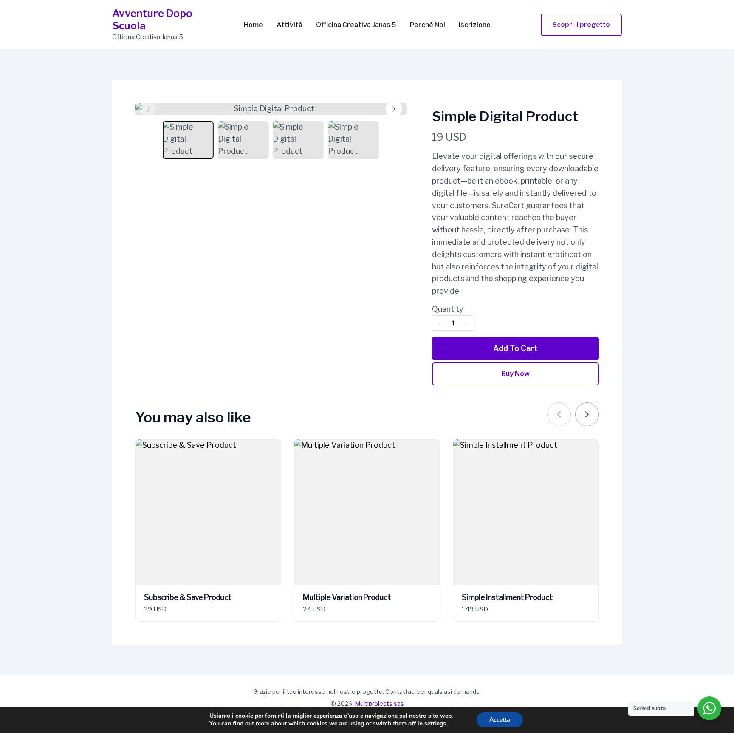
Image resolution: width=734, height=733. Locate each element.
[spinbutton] (453, 323)
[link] (587, 414)
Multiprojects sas (379, 703)
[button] (581, 25)
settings (435, 723)
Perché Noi (427, 25)
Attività (289, 25)
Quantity (447, 309)
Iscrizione (475, 25)
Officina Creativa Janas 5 (356, 25)
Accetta (499, 720)
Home (253, 25)
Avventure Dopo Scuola (152, 19)
